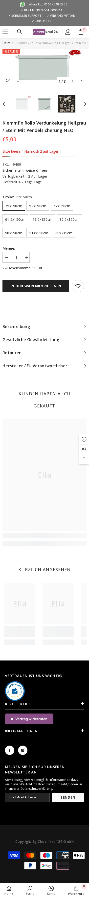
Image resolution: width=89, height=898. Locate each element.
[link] (44, 535)
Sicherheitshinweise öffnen (24, 170)
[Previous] (72, 81)
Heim (6, 43)
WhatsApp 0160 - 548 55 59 (48, 4)
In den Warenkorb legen (35, 286)
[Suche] (19, 32)
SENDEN (68, 797)
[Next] (81, 81)
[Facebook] (9, 750)
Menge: (8, 248)
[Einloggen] (68, 32)
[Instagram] (22, 750)
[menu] (5, 32)
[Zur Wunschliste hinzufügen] (78, 286)
